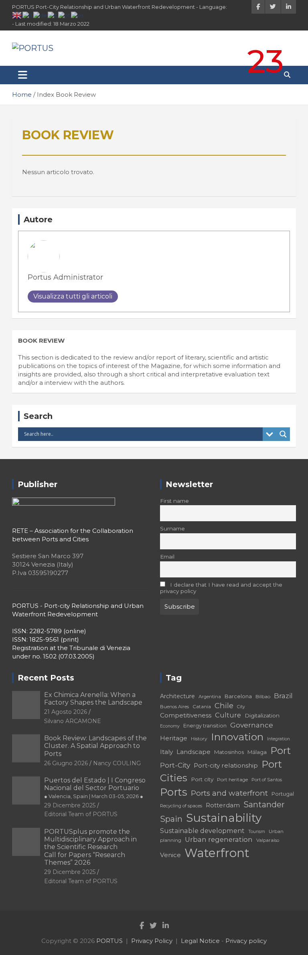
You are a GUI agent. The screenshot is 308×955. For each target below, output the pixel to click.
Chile (224, 705)
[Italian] (53, 15)
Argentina (210, 696)
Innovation (237, 737)
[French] (27, 15)
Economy (170, 726)
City (241, 706)
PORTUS (109, 941)
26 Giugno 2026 (66, 763)
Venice (170, 855)
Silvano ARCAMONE (72, 721)
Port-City (175, 765)
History (199, 739)
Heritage (173, 738)
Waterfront (216, 853)
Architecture (177, 696)
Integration (278, 739)
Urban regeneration (219, 839)
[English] (17, 15)
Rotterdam (223, 805)
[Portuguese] (64, 15)
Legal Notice (200, 941)
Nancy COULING (117, 763)
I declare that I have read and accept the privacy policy (221, 587)
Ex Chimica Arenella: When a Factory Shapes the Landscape (93, 698)
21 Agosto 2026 (65, 711)
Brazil (283, 695)
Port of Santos (266, 779)
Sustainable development (202, 831)
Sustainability (223, 818)
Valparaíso (267, 840)
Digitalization (262, 715)
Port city (202, 779)
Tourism (256, 831)
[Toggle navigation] (22, 75)
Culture (228, 715)
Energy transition (205, 726)
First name (174, 501)
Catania (201, 706)
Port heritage (232, 779)
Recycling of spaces (181, 806)
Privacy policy (246, 941)
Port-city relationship (226, 765)
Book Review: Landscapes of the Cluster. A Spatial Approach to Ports (95, 745)
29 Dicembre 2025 (69, 805)
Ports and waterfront (229, 793)
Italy (166, 752)
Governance (251, 725)
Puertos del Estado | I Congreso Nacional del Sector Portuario (95, 787)
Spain (171, 819)
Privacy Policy (151, 941)
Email (167, 556)
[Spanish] (77, 15)
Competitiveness (185, 715)
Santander (264, 804)
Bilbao (262, 696)
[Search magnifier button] (283, 434)
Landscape (193, 752)
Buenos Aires (174, 706)
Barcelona (238, 696)
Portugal (283, 794)
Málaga (257, 752)
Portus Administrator (65, 277)
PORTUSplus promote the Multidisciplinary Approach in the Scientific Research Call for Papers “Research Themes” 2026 (90, 847)
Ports (173, 792)
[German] (40, 15)
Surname (172, 528)
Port (280, 750)
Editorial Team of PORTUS (81, 814)
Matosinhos (229, 752)
